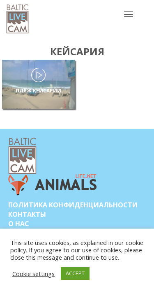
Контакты (27, 214)
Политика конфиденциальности (73, 204)
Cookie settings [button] (33, 273)
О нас (18, 223)
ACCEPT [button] (75, 273)
